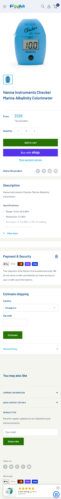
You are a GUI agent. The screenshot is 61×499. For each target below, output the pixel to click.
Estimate (13, 335)
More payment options (30, 159)
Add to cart (30, 142)
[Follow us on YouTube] (29, 466)
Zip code (7, 315)
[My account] (49, 6)
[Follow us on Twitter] (11, 466)
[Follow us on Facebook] (5, 466)
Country (7, 300)
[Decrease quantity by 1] (18, 131)
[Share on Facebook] (38, 170)
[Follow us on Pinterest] (23, 466)
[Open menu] (4, 6)
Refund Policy (10, 348)
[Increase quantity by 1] (34, 131)
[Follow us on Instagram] (17, 466)
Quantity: (8, 130)
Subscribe (13, 441)
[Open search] (43, 6)
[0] (55, 6)
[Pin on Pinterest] (44, 170)
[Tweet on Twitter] (50, 170)
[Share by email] (55, 170)
